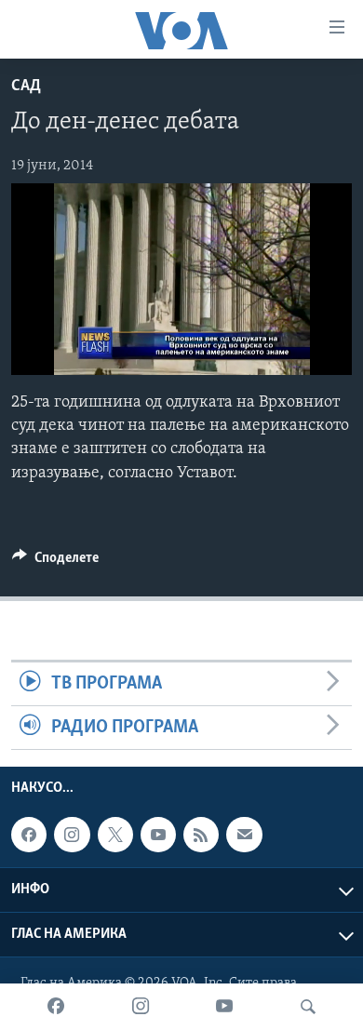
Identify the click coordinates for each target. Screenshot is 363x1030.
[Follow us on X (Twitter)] (115, 835)
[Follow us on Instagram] (71, 835)
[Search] (308, 1006)
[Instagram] (140, 1006)
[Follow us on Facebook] (29, 835)
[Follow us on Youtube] (158, 835)
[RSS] (201, 835)
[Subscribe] (244, 835)
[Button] (55, 562)
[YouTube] (224, 1006)
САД (26, 86)
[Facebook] (56, 1006)
